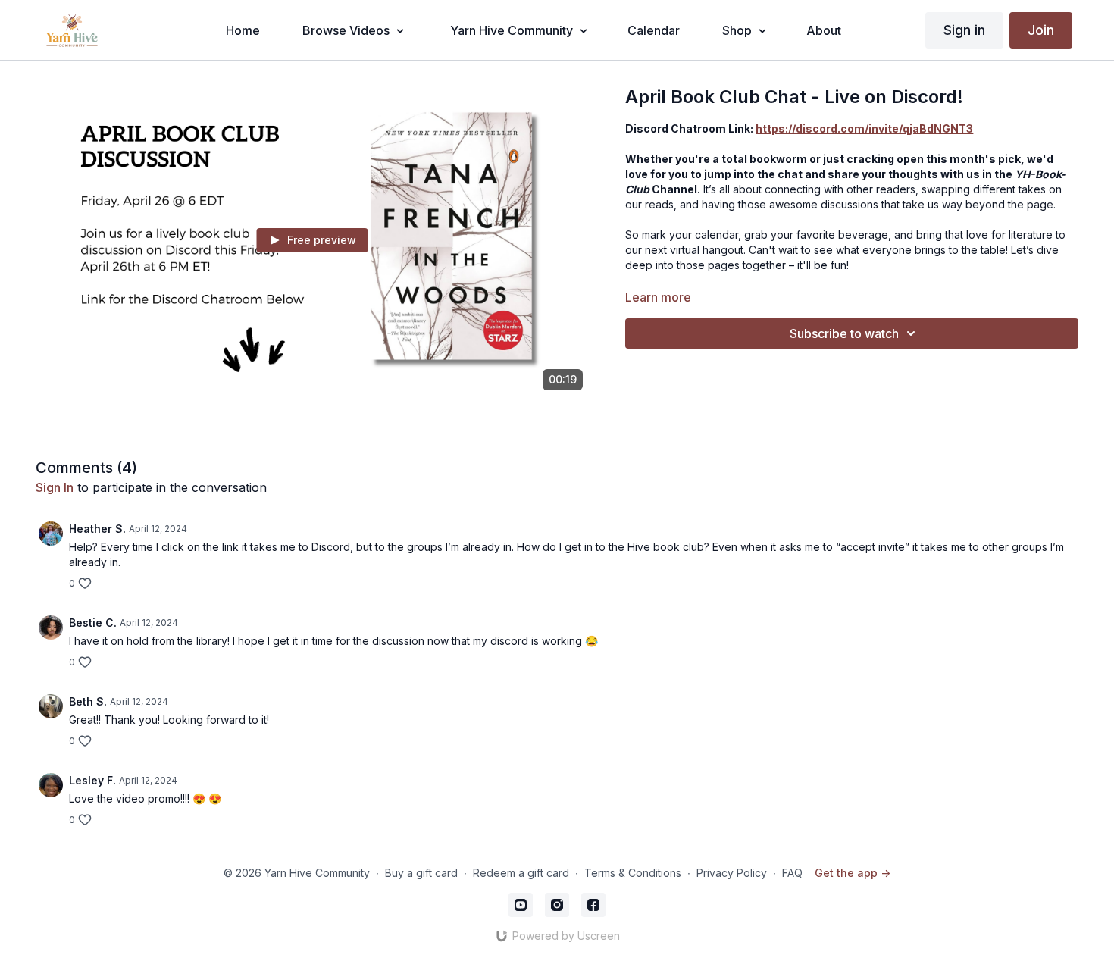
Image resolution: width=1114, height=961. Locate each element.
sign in (55, 487)
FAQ (792, 872)
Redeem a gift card (521, 872)
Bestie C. (93, 622)
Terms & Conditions (632, 872)
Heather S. (97, 528)
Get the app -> (852, 872)
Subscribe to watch (844, 333)
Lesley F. (92, 780)
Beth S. (88, 701)
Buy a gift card (421, 872)
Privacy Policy (731, 872)
